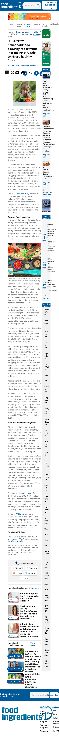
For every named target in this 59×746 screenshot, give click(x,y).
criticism (32, 456)
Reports (37, 24)
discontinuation (24, 493)
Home (11, 24)
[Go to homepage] (27, 720)
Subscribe (54, 695)
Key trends (44, 25)
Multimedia (54, 24)
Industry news (19, 25)
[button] (17, 568)
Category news (28, 25)
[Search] (38, 6)
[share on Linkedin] (7, 72)
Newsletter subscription (51, 3)
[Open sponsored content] (29, 19)
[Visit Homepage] (12, 10)
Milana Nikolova (30, 65)
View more (34, 588)
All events (46, 297)
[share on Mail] (17, 73)
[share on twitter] (12, 73)
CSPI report (21, 514)
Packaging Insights (45, 726)
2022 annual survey (20, 194)
